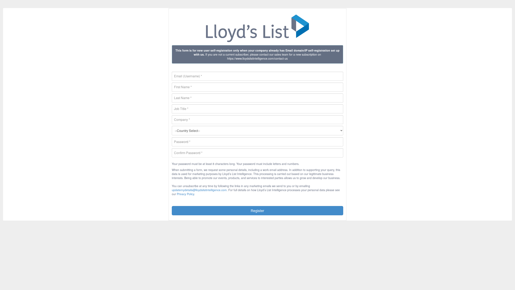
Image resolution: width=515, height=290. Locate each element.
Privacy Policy (185, 194)
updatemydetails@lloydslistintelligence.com (199, 190)
